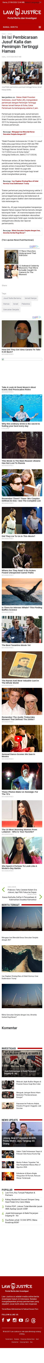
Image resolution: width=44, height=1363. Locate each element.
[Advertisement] (22, 1251)
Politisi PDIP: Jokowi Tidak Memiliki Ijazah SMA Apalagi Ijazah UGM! (23, 1207)
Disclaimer (15, 1342)
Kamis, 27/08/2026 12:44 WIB (14, 2)
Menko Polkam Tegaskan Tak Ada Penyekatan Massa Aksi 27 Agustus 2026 (28, 1164)
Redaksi (16, 1339)
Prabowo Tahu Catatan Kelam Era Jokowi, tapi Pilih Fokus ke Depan (22, 891)
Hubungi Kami (24, 1342)
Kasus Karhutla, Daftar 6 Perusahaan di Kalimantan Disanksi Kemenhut (19, 898)
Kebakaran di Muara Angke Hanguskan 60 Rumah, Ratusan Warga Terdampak (28, 1175)
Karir (37, 1339)
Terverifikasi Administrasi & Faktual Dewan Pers (20, 1309)
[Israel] (16, 303)
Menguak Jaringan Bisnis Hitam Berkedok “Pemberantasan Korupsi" (28, 1095)
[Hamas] (6, 303)
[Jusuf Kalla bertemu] (12, 298)
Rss (31, 1342)
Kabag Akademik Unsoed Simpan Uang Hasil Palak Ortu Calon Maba (22, 1200)
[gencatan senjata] (11, 309)
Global (10, 34)
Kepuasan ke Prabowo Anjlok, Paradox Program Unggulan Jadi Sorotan (28, 1105)
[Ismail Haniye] (30, 298)
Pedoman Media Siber (28, 1339)
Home (4, 34)
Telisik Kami (9, 1339)
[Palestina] (25, 303)
